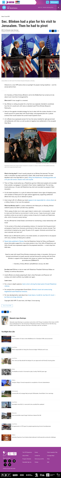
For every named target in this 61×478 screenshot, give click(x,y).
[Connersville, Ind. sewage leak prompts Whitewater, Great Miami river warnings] (6, 394)
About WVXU (25, 455)
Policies (36, 462)
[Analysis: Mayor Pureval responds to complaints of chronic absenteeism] (6, 383)
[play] (4, 7)
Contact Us (37, 455)
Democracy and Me (39, 458)
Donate (55, 2)
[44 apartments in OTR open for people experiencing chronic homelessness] (6, 427)
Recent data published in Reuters (14, 241)
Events (36, 452)
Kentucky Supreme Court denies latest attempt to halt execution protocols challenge (34, 437)
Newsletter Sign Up (26, 462)
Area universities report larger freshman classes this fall (26, 415)
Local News (14, 347)
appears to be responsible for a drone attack (41, 200)
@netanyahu (33, 254)
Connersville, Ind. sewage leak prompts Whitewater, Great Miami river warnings (32, 393)
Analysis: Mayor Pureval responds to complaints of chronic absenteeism (31, 382)
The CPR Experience (27, 452)
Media (13, 369)
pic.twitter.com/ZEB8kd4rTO (30, 260)
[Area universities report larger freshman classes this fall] (6, 416)
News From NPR (5, 16)
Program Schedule (26, 458)
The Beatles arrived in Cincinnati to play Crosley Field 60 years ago (29, 371)
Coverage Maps (50, 455)
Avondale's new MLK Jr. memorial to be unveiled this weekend (28, 404)
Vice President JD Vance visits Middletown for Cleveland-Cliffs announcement (32, 338)
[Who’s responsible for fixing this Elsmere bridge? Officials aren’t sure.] (6, 350)
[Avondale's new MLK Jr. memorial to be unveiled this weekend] (6, 405)
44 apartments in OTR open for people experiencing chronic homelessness (31, 426)
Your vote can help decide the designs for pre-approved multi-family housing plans (33, 360)
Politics (13, 336)
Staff (48, 462)
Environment (15, 391)
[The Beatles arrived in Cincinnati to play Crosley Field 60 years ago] (6, 372)
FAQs (48, 458)
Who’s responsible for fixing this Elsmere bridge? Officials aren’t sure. (30, 349)
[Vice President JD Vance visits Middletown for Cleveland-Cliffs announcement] (6, 339)
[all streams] (59, 7)
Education (14, 413)
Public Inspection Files (52, 452)
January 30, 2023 (43, 264)
